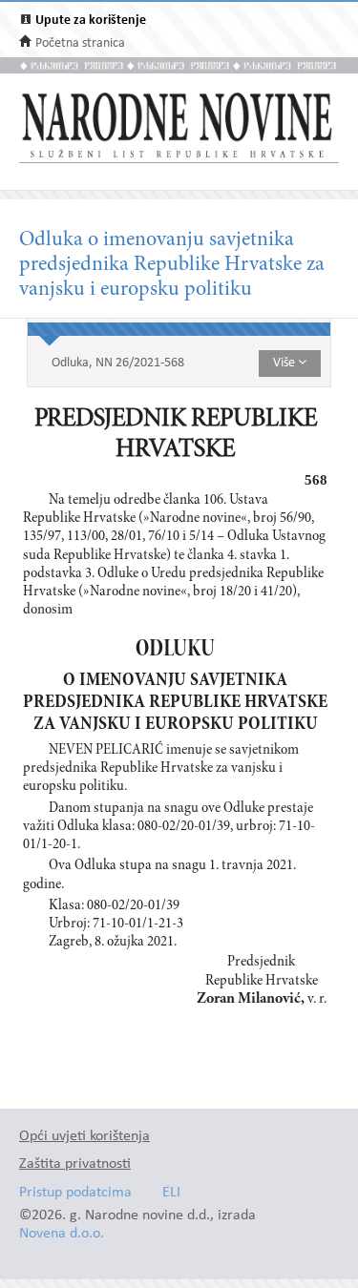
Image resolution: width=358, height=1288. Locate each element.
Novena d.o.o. (61, 1234)
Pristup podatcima (75, 1193)
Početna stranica (80, 43)
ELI (171, 1193)
